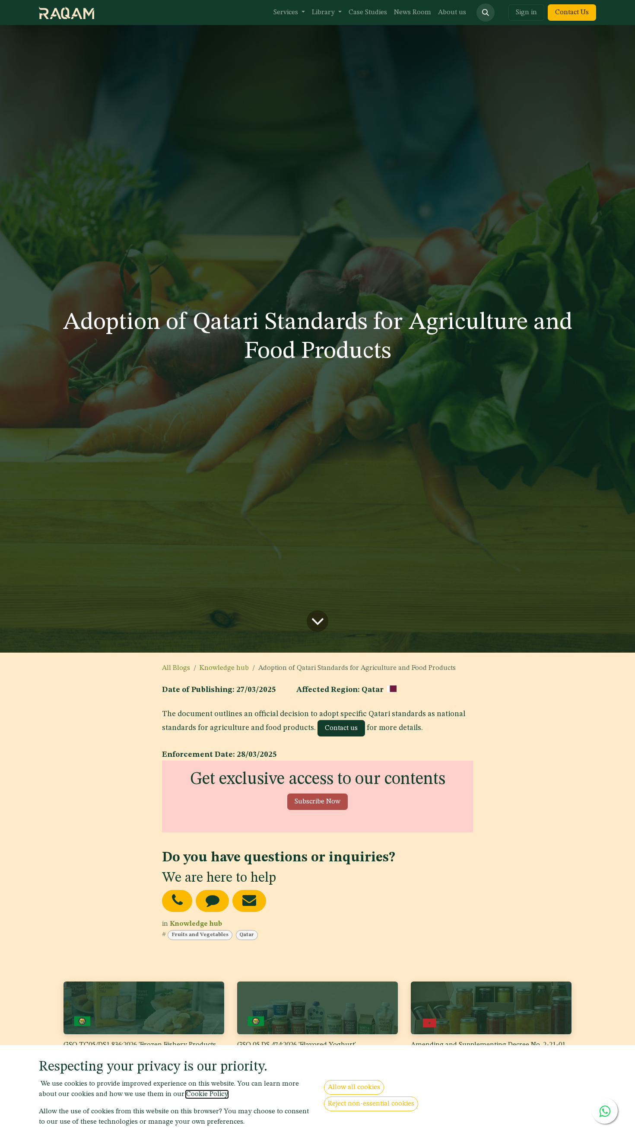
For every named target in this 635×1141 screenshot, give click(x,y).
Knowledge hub (224, 668)
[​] (177, 901)
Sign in (526, 12)
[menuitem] (289, 12)
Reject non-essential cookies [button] (371, 1103)
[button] (485, 12)
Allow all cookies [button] (354, 1087)
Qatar (246, 934)
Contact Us (572, 12)
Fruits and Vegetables (200, 934)
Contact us (341, 728)
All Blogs (176, 668)
